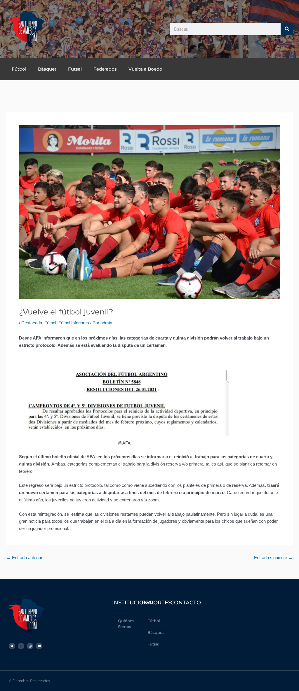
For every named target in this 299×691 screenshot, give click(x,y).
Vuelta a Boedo (145, 69)
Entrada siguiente (273, 557)
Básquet (47, 69)
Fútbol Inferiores (73, 322)
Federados (105, 69)
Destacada (31, 322)
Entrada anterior (24, 557)
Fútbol (19, 69)
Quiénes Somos (126, 623)
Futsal (75, 69)
